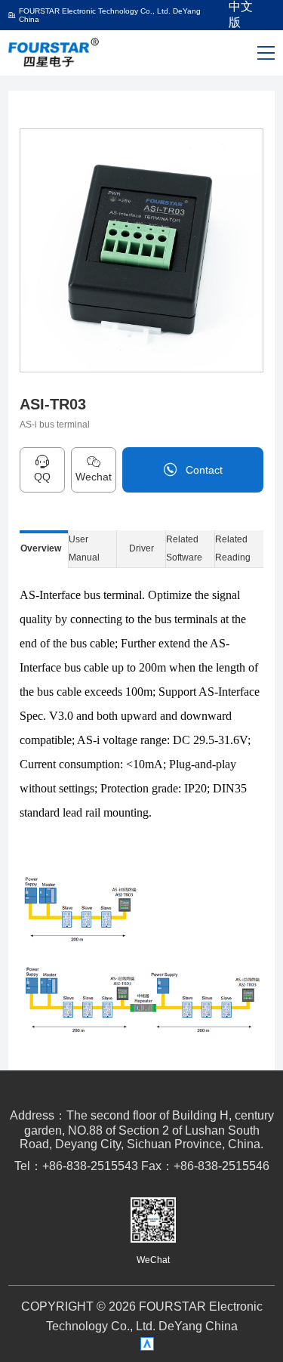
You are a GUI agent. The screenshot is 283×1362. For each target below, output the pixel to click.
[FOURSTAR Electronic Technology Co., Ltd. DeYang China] (54, 51)
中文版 (241, 15)
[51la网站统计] (147, 1343)
